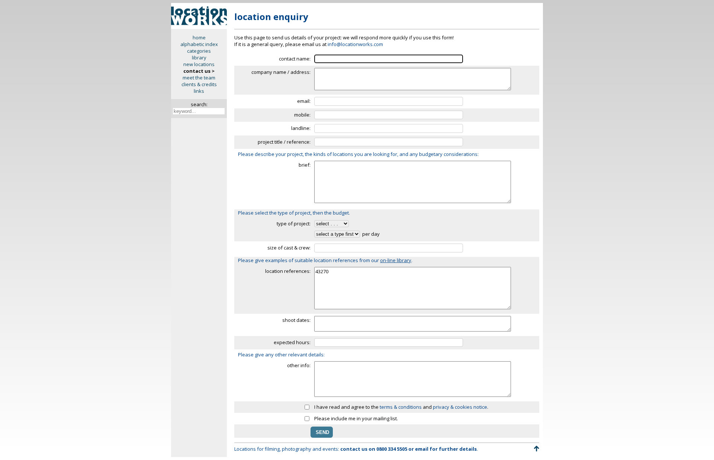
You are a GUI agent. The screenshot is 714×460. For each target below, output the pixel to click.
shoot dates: (296, 320)
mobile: (302, 114)
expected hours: (292, 342)
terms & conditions (401, 407)
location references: (288, 271)
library (199, 57)
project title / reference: (284, 141)
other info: (299, 365)
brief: (305, 165)
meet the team (199, 77)
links (199, 91)
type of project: (294, 223)
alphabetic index (199, 44)
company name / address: (281, 72)
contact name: (295, 58)
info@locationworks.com (355, 44)
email (421, 449)
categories (199, 51)
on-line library (395, 260)
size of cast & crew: (289, 247)
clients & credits (199, 84)
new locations (199, 64)
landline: (301, 128)
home (199, 37)
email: (304, 101)
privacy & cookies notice (460, 407)
